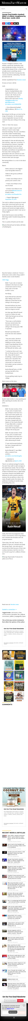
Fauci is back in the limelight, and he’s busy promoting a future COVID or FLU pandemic (17, 846)
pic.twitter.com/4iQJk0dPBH (13, 104)
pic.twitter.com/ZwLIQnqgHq (13, 456)
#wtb (6, 100)
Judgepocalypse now (13, 979)
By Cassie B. (15, 942)
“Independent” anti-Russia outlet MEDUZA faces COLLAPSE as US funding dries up (16, 924)
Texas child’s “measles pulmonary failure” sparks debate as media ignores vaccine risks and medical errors (16, 838)
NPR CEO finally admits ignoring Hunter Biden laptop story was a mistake (16, 939)
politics (12, 616)
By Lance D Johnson (17, 841)
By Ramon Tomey (16, 934)
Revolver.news (21, 80)
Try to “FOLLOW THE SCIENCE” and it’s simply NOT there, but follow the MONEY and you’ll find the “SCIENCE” (17, 972)
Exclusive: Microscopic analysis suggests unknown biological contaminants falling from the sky (16, 895)
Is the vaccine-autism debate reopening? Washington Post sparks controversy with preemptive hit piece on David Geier (17, 909)
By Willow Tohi (16, 856)
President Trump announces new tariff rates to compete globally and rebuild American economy (17, 877)
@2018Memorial (9, 102)
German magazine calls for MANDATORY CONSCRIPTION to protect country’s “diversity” (15, 932)
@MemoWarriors (13, 100)
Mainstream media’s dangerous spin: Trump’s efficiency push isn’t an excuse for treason (17, 964)
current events (6, 614)
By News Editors (16, 863)
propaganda (18, 616)
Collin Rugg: (5, 280)
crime (19, 612)
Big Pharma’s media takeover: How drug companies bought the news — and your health (17, 957)
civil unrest (14, 612)
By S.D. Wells (15, 890)
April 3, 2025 (18, 461)
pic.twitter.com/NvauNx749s (13, 194)
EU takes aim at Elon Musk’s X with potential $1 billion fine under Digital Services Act (16, 853)
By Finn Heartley (16, 897)
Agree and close (12, 1012)
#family (20, 98)
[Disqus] (14, 726)
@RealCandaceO (17, 190)
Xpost (24, 616)
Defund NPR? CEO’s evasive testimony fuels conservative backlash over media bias (15, 917)
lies (19, 614)
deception (14, 614)
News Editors (13, 20)
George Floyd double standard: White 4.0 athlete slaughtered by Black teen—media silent (16, 861)
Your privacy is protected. (8, 642)
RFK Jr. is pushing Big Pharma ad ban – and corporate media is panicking (17, 901)
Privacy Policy (10, 1008)
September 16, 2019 (10, 199)
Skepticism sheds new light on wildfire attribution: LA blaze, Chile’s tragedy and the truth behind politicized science (17, 869)
